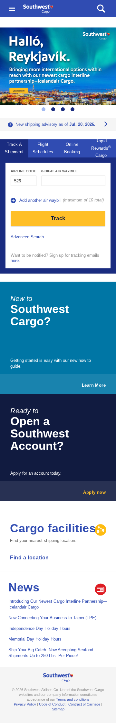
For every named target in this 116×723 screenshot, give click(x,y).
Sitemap (58, 709)
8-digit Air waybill (59, 171)
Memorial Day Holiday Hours (35, 639)
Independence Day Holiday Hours (39, 628)
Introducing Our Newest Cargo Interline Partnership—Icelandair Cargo (57, 604)
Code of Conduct (52, 704)
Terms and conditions (73, 699)
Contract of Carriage (84, 704)
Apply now (94, 492)
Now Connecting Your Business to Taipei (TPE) (52, 617)
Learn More (94, 385)
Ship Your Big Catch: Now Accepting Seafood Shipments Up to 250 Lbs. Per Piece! (50, 652)
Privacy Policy (25, 704)
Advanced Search (27, 236)
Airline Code (23, 171)
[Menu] (12, 8)
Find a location (29, 557)
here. (15, 260)
